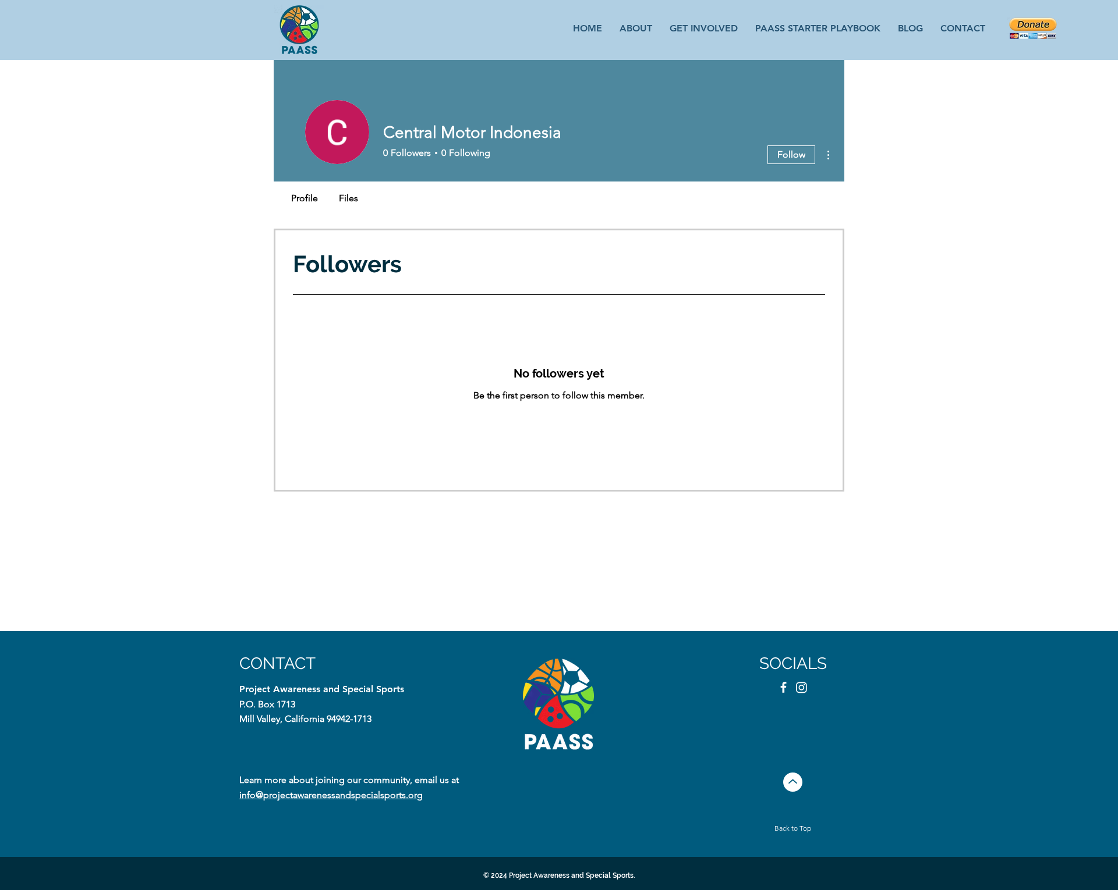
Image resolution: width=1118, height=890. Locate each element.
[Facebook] (783, 687)
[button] (703, 28)
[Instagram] (801, 687)
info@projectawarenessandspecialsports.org (331, 794)
